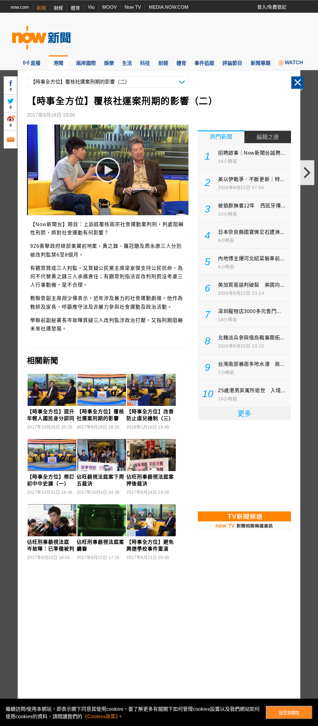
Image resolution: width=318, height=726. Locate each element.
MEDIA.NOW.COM (169, 7)
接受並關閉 (289, 712)
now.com (20, 7)
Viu (91, 7)
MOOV (109, 7)
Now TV (133, 7)
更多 (244, 413)
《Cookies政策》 (100, 716)
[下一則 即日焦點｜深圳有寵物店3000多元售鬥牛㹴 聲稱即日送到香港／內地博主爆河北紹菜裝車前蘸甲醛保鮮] (307, 172)
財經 (58, 8)
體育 (75, 8)
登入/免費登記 (271, 7)
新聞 (41, 8)
